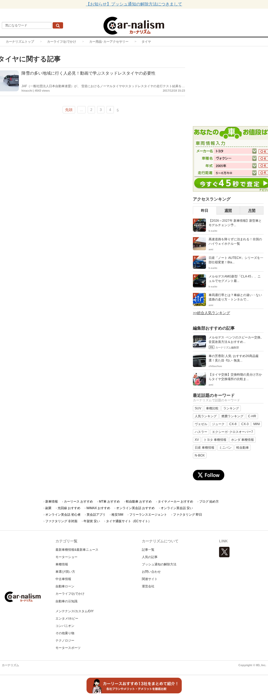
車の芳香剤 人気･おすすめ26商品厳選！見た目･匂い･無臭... (234, 358)
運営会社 (148, 586)
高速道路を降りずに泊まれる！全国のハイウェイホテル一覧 (235, 241)
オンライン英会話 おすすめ (135, 508)
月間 (251, 210)
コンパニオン (64, 626)
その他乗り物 (64, 633)
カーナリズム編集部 (227, 347)
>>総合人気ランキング (211, 313)
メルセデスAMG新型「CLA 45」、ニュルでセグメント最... (235, 279)
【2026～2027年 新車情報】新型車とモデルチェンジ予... (235, 223)
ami (211, 249)
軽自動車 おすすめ (139, 501)
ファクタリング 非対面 (61, 521)
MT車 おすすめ (109, 501)
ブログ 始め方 (209, 501)
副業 (48, 508)
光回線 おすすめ (69, 508)
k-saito (213, 230)
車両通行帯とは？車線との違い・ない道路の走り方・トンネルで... (235, 297)
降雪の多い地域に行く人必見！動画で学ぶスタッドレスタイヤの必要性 (88, 73)
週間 (228, 210)
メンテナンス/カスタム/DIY (74, 611)
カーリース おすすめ (78, 501)
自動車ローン (64, 586)
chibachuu (215, 366)
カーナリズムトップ (20, 41)
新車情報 (51, 501)
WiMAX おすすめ (98, 508)
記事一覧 (148, 550)
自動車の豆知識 (66, 601)
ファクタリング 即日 (187, 514)
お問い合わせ (151, 571)
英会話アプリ (96, 514)
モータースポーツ (68, 648)
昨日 (204, 210)
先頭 (68, 110)
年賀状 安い (91, 521)
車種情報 (61, 564)
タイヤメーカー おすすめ (175, 501)
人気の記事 (150, 557)
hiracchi (26, 90)
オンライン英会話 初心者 (63, 514)
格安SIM (117, 514)
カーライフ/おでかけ (61, 41)
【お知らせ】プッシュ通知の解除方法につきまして (134, 4)
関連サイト (150, 579)
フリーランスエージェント (148, 514)
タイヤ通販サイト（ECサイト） (128, 521)
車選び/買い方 (65, 571)
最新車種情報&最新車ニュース (76, 550)
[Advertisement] (230, 87)
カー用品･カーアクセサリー (109, 41)
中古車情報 (63, 579)
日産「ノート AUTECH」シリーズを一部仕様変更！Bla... (236, 260)
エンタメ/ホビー (66, 618)
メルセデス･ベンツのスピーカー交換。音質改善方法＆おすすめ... (236, 340)
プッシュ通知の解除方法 (159, 564)
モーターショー (66, 557)
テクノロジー (64, 640)
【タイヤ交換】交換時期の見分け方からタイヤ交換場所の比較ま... (235, 377)
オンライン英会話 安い (177, 508)
